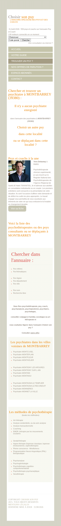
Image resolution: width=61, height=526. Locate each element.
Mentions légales (18, 504)
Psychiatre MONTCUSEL (23, 352)
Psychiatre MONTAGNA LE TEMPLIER (28, 383)
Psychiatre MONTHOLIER (23, 360)
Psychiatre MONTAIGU (22, 376)
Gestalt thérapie (19, 441)
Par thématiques (19, 272)
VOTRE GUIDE (19, 55)
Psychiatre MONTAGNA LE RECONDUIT (29, 386)
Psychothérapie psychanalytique (26, 471)
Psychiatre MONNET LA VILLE (25, 392)
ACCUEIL (16, 49)
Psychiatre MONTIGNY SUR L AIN (27, 370)
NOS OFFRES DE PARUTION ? (27, 67)
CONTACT (16, 79)
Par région (17, 278)
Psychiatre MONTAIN (21, 373)
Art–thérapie (18, 420)
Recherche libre (19, 293)
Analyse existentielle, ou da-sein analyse (29, 423)
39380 (30, 121)
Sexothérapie (18, 474)
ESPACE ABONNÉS (21, 73)
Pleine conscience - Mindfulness (26, 449)
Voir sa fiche (17, 208)
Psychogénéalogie (20, 463)
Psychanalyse (18, 461)
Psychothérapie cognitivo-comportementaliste (23, 467)
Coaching (17, 429)
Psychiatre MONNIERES (23, 389)
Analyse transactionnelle (23, 426)
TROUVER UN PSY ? (22, 61)
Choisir (21, 17)
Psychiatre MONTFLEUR (23, 357)
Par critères (17, 269)
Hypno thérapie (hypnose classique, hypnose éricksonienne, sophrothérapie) (31, 445)
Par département (20, 281)
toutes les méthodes (31, 415)
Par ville (16, 284)
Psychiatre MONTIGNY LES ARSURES (28, 367)
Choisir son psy (29, 499)
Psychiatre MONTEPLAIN (23, 355)
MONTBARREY (44, 119)
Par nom (16, 290)
